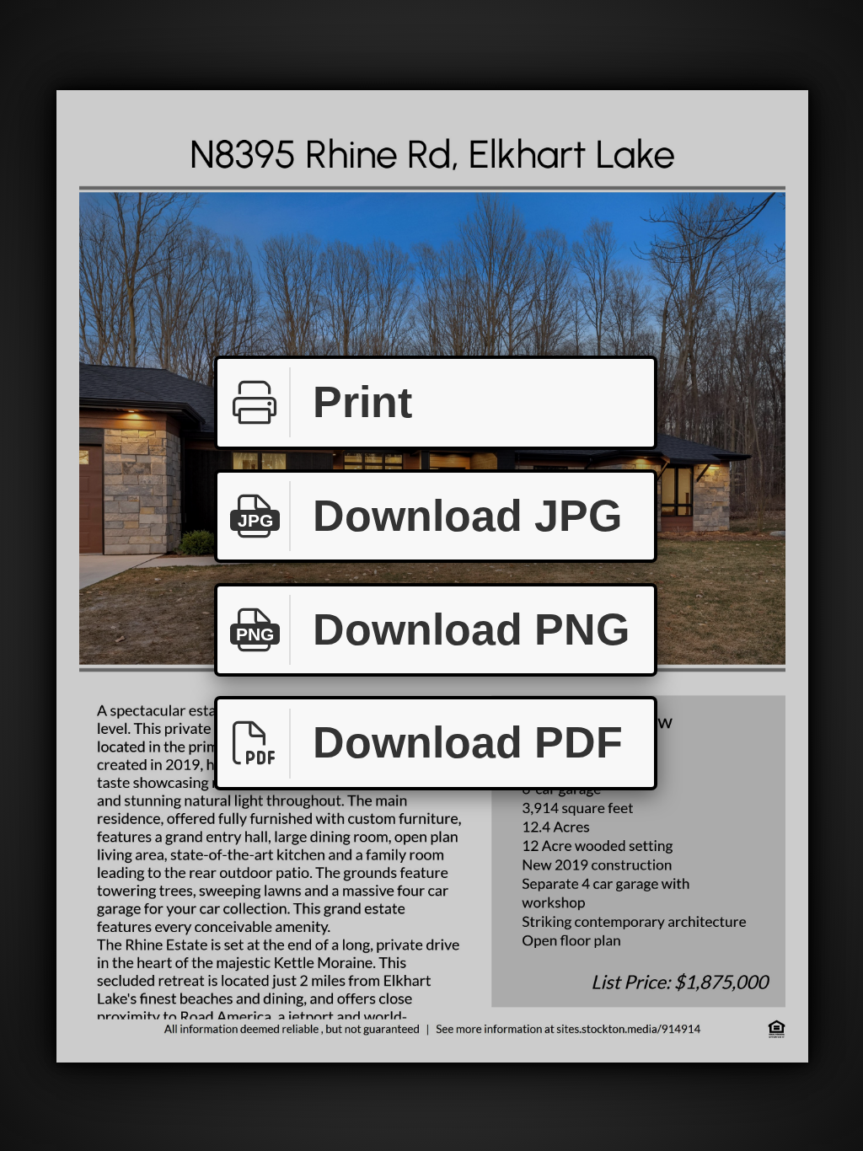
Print (362, 401)
